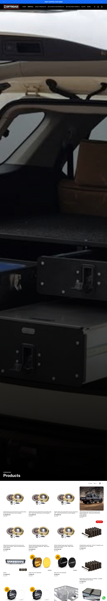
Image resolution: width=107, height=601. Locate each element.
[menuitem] (89, 7)
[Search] (94, 7)
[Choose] (101, 574)
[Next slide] (102, 2)
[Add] (24, 508)
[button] (95, 483)
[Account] (98, 7)
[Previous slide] (4, 2)
